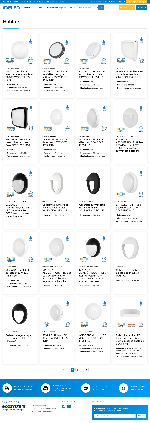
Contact (72, 8)
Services (39, 8)
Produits (26, 8)
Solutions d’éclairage (55, 8)
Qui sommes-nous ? (40, 406)
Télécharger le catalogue (137, 2)
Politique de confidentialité (42, 411)
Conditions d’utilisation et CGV (44, 409)
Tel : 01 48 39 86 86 (10, 2)
